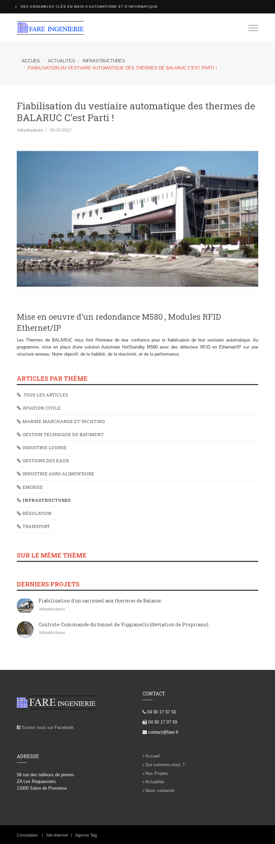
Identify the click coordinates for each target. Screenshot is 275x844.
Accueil (152, 755)
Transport (36, 526)
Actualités (155, 781)
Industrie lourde (44, 447)
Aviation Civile (41, 408)
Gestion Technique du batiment (63, 434)
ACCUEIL (31, 60)
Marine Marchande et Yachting (63, 421)
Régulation (37, 513)
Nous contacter (160, 790)
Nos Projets (156, 773)
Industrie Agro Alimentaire (58, 474)
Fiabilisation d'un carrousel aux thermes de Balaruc (100, 600)
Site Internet (57, 835)
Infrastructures (103, 60)
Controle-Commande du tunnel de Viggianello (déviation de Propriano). (124, 624)
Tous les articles (45, 395)
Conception (27, 835)
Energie (32, 487)
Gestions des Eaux (45, 461)
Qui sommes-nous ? (164, 764)
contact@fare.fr (162, 732)
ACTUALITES (61, 60)
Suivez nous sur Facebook (47, 727)
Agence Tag (86, 835)
